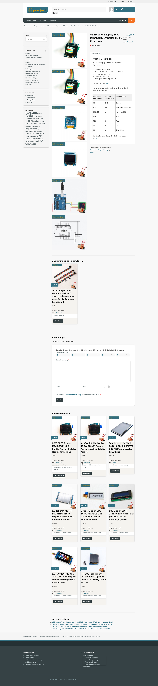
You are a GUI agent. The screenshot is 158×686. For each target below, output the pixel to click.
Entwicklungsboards (31, 55)
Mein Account (88, 655)
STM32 (34, 139)
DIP (30, 121)
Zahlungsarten (30, 662)
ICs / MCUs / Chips (31, 78)
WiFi (27, 144)
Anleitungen (31, 97)
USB (40, 141)
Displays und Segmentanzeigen (49, 26)
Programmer (30, 129)
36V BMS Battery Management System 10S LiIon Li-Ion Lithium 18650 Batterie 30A (82, 624)
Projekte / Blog (112, 1)
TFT (39, 139)
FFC (40, 121)
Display (35, 121)
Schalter (39, 131)
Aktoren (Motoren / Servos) (33, 57)
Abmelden (86, 666)
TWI (31, 141)
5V (26, 113)
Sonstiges (28, 85)
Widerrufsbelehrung (32, 655)
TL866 (42, 139)
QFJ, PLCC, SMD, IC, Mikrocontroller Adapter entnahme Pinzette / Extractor (79, 626)
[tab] (95, 53)
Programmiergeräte (31, 73)
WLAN (31, 144)
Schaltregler (29, 134)
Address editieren (91, 657)
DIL (26, 121)
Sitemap (130, 1)
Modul (30, 126)
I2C (27, 123)
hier (97, 138)
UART (35, 141)
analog (39, 113)
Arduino (31, 115)
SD (36, 134)
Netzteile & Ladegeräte (32, 82)
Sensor (40, 133)
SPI (40, 136)
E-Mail (84, 386)
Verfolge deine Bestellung (34, 664)
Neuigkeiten (31, 100)
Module (27, 62)
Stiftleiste (28, 139)
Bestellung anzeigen (92, 660)
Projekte (29, 102)
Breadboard (29, 118)
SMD (32, 136)
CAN (36, 118)
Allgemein (30, 95)
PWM (32, 131)
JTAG (35, 124)
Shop (35, 26)
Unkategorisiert (30, 69)
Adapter (27, 53)
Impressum (29, 657)
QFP (35, 131)
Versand (130, 42)
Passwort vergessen (92, 664)
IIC (32, 124)
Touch (27, 141)
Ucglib (108, 83)
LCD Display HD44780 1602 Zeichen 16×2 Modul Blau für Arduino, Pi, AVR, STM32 (81, 629)
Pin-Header (36, 126)
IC (29, 124)
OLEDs (92, 152)
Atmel (39, 116)
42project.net (27, 26)
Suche (55, 13)
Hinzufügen (58, 321)
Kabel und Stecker (59, 315)
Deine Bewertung (62, 352)
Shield (27, 136)
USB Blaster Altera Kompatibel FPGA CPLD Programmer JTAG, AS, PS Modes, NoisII (82, 622)
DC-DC (41, 118)
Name (58, 386)
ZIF (35, 144)
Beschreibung (95, 53)
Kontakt (122, 1)
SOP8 (36, 136)
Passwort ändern (91, 662)
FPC (43, 121)
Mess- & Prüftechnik (31, 80)
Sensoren (28, 60)
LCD (39, 124)
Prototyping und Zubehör (33, 71)
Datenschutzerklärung (73, 395)
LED (42, 124)
